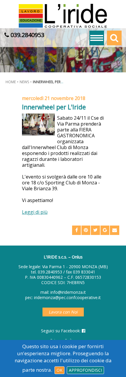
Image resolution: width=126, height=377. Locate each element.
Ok (59, 370)
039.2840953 (50, 272)
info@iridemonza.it (68, 292)
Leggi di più (34, 212)
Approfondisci (85, 370)
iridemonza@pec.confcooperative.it (67, 297)
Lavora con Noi (63, 312)
